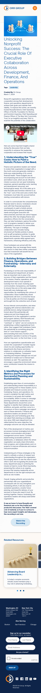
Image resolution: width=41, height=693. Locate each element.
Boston (7, 624)
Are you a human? (22, 652)
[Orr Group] (14, 8)
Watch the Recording (20, 522)
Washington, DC (12, 608)
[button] (17, 590)
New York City (27, 608)
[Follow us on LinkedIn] (27, 679)
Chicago (33, 624)
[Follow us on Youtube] (35, 679)
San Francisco (20, 624)
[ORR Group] (9, 679)
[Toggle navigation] (35, 8)
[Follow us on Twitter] (31, 678)
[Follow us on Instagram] (17, 679)
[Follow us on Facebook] (22, 679)
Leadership (14, 87)
